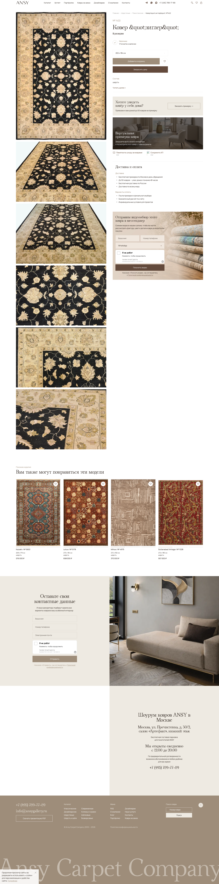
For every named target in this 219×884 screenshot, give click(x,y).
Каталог (47, 2)
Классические (70, 808)
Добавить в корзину (136, 61)
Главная (116, 13)
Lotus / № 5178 (69, 549)
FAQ (112, 808)
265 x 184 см (121, 53)
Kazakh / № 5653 (23, 549)
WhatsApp (122, 245)
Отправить (54, 659)
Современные (87, 808)
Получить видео (140, 267)
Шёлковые (85, 815)
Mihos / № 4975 (117, 549)
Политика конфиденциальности (124, 827)
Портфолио (69, 2)
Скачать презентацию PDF (34, 818)
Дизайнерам (99, 2)
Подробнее (12, 881)
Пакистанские (138, 13)
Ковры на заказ (83, 2)
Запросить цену (140, 69)
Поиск (179, 815)
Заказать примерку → (184, 106)
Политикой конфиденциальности (140, 275)
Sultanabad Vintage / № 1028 (170, 549)
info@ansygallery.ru (31, 811)
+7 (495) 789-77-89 (167, 2)
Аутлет (57, 2)
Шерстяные (125, 13)
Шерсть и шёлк (70, 818)
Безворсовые (87, 818)
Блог (112, 815)
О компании (113, 2)
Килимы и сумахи (88, 812)
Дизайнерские (70, 812)
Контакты (126, 2)
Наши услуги (130, 812)
